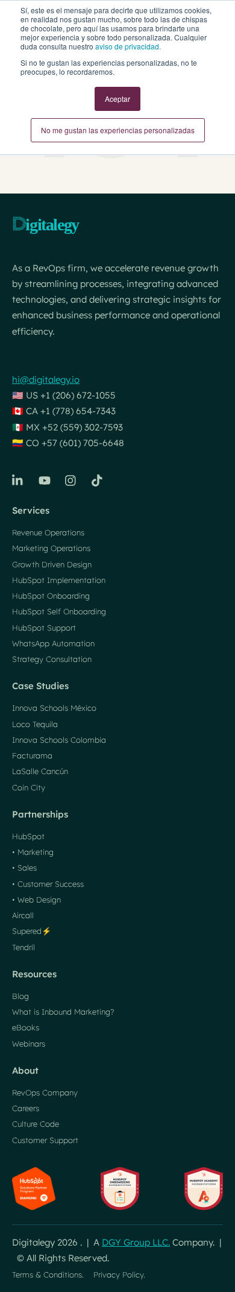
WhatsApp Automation (53, 643)
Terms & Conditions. (48, 1274)
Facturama (32, 755)
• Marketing (33, 852)
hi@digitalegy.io (46, 379)
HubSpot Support (44, 627)
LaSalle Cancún (40, 771)
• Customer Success (48, 884)
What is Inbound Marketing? (63, 1011)
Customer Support (45, 1140)
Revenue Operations (48, 532)
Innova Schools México (54, 708)
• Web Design (36, 899)
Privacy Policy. (119, 1274)
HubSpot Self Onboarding (59, 611)
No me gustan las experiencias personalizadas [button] (118, 130)
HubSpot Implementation (58, 580)
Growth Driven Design (52, 564)
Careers (25, 1108)
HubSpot (28, 836)
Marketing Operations (51, 548)
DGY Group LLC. (136, 1242)
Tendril (23, 947)
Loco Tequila (35, 724)
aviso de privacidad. (128, 46)
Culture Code (35, 1124)
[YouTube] (45, 480)
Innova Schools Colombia (59, 740)
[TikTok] (98, 480)
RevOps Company (45, 1092)
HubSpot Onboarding (51, 595)
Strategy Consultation (52, 659)
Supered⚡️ (31, 931)
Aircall (23, 915)
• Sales (24, 867)
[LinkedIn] (18, 480)
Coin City (28, 787)
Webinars (28, 1043)
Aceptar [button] (117, 98)
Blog (20, 996)
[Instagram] (71, 480)
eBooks (25, 1027)
